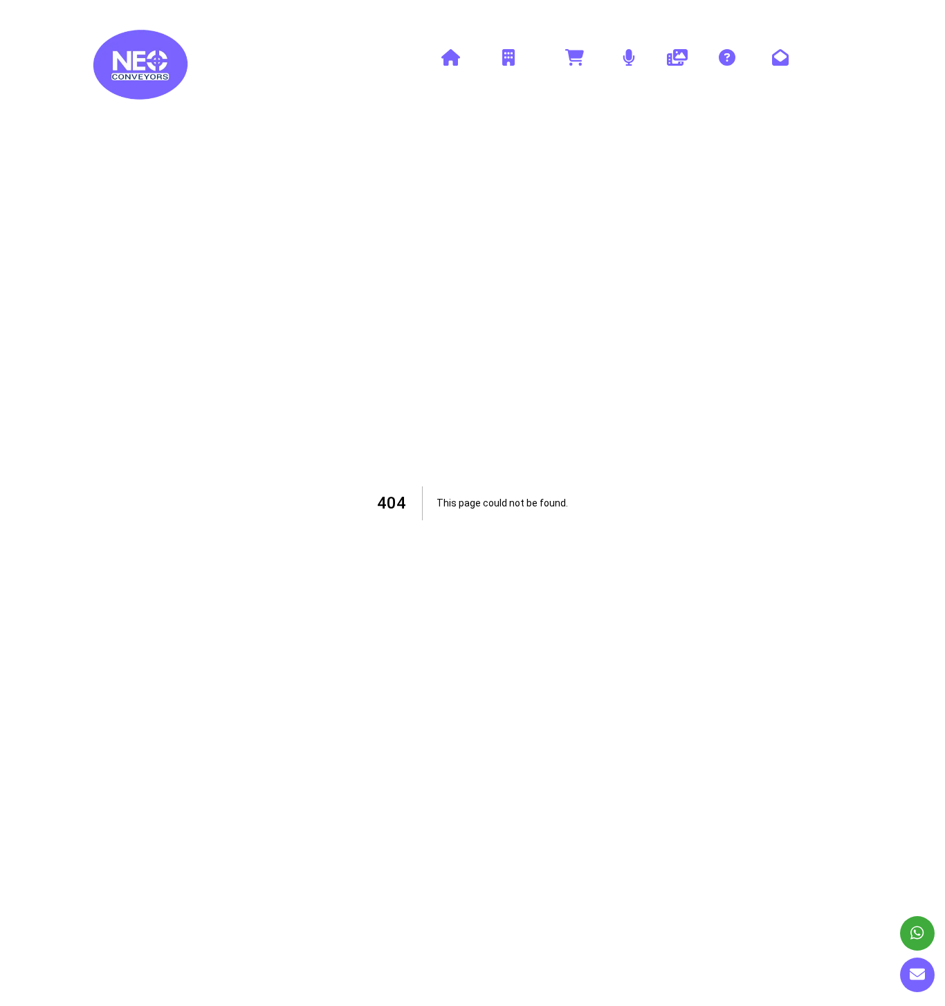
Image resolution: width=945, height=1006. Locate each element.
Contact (780, 73)
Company (508, 73)
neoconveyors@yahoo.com (798, 13)
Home (450, 73)
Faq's (727, 73)
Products (574, 73)
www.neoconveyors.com (141, 13)
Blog (629, 73)
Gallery (677, 73)
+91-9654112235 (669, 13)
